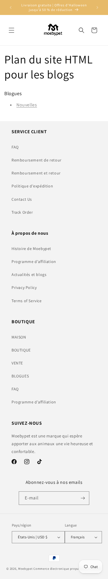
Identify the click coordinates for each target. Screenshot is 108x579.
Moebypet (25, 569)
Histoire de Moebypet (31, 248)
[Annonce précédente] (10, 7)
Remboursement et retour (36, 173)
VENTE (17, 363)
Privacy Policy (24, 287)
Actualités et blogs (29, 274)
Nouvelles (26, 105)
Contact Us (22, 199)
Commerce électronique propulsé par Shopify (67, 569)
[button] (11, 30)
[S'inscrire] (82, 498)
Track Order (22, 212)
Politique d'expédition (32, 186)
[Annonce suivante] (97, 7)
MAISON (19, 337)
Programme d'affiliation (34, 261)
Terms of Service (27, 300)
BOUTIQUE (21, 350)
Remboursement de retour (37, 160)
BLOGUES (20, 376)
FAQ (15, 147)
